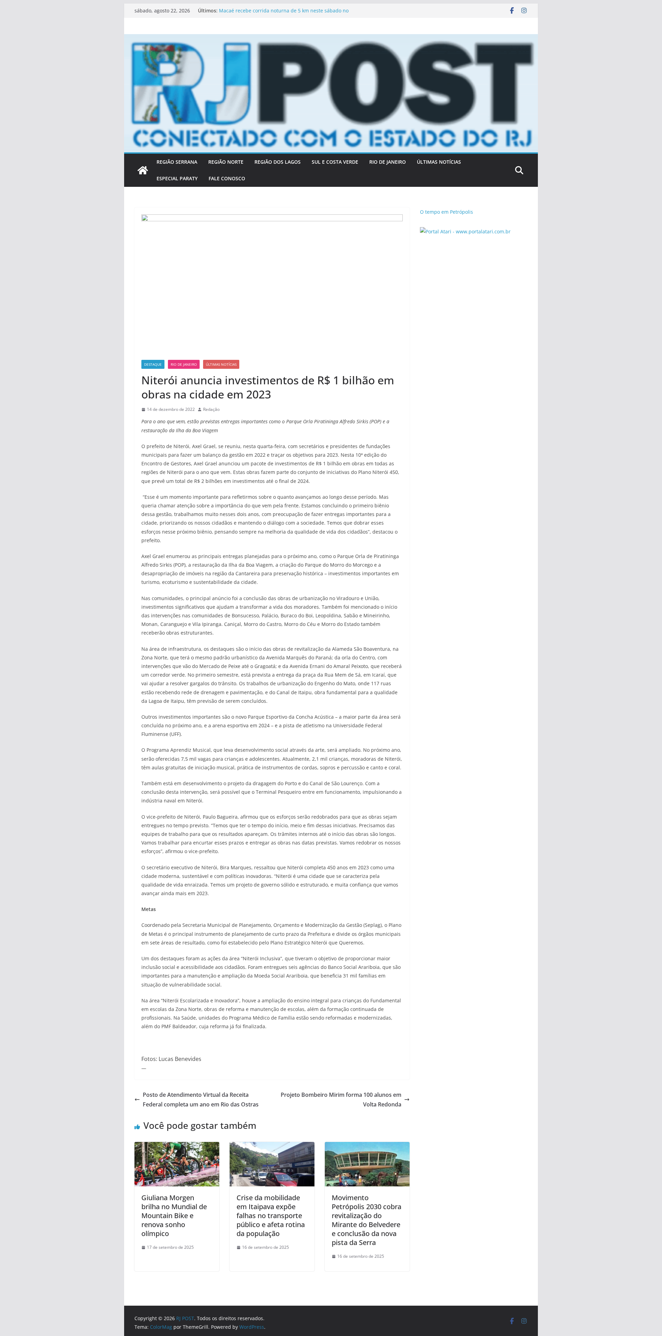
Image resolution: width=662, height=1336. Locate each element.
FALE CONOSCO (227, 178)
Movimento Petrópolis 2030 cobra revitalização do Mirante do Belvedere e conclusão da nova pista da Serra (366, 1220)
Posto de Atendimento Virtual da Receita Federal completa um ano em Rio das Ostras (201, 1100)
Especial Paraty (177, 178)
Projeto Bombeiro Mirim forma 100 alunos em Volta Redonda (341, 1100)
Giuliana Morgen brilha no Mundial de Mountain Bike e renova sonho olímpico (174, 1215)
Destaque (153, 364)
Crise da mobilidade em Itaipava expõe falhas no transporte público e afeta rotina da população (271, 1215)
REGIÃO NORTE (225, 162)
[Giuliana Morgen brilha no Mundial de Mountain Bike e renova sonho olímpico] (176, 1147)
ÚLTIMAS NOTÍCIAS (439, 162)
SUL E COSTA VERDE (335, 162)
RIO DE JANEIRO (387, 162)
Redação (211, 409)
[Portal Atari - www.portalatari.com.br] (465, 231)
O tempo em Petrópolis (446, 212)
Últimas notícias (221, 364)
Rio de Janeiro (184, 364)
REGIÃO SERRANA (177, 162)
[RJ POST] (142, 170)
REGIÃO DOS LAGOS (277, 162)
